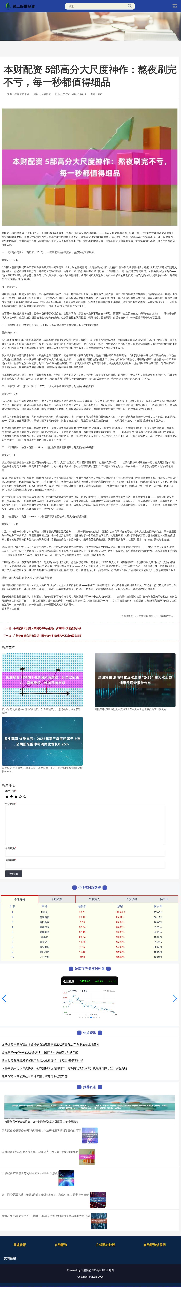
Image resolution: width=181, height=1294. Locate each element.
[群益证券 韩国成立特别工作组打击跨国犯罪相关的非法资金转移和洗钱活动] (99, 1221)
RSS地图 (96, 1270)
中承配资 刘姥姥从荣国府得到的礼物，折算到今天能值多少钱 (47, 628)
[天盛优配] (21, 6)
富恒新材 (44, 922)
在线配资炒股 (105, 1244)
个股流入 (94, 899)
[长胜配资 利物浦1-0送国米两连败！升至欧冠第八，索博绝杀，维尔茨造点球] (42, 679)
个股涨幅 (19, 899)
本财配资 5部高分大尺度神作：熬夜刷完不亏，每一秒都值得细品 (40, 1152)
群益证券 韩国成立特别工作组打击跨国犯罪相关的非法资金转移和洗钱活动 (46, 1216)
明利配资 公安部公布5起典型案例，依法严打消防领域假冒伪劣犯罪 (41, 1130)
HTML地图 (108, 1270)
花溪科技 (44, 917)
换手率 (164, 899)
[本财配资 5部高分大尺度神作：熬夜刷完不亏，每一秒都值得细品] (87, 1157)
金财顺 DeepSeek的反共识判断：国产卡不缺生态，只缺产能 (40, 1052)
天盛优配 (19, 1244)
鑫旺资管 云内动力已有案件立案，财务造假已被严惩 (35, 1076)
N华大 (44, 912)
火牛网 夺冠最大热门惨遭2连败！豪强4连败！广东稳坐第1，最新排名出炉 (45, 1194)
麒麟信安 (44, 927)
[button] (4, 998)
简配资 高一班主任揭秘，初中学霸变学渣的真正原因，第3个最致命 (41, 1121)
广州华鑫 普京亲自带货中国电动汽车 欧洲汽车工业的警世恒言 (47, 635)
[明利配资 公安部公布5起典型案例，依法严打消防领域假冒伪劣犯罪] (90, 1135)
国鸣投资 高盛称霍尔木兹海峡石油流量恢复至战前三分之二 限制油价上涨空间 (50, 1044)
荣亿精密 (44, 951)
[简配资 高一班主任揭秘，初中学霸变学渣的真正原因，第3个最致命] (89, 1106)
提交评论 (14, 874)
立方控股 (44, 956)
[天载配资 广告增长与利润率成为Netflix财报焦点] (66, 1178)
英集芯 (44, 937)
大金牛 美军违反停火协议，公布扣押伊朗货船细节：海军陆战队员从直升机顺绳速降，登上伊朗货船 (64, 1068)
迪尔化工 (44, 942)
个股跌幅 (57, 899)
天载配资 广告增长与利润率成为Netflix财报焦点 (30, 1173)
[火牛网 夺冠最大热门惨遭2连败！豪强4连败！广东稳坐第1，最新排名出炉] (98, 1200)
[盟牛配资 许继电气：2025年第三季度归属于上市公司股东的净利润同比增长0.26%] (42, 741)
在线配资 (61, 1244)
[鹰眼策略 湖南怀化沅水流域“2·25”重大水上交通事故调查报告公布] (135, 679)
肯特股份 (44, 947)
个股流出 (131, 899)
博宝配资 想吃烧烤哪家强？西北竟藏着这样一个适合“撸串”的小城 (42, 1060)
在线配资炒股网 (155, 1244)
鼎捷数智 (44, 932)
